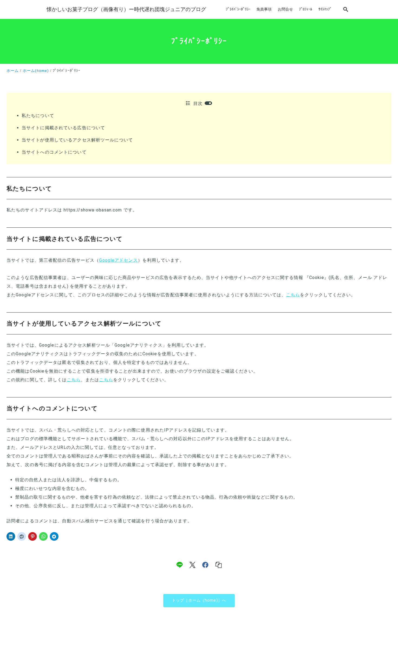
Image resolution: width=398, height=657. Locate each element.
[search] (346, 9)
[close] (208, 103)
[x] (192, 565)
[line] (179, 565)
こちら (293, 294)
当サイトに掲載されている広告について (63, 127)
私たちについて (38, 115)
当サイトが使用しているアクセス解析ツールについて (77, 139)
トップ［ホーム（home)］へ (199, 600)
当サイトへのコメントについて (54, 152)
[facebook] (205, 565)
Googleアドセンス (118, 260)
